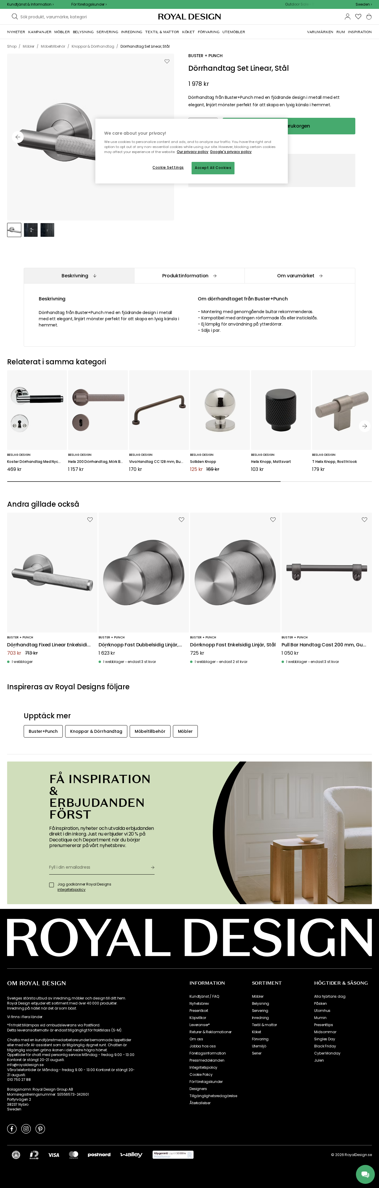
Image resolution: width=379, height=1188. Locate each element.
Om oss (196, 1039)
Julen (319, 1060)
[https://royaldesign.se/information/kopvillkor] (173, 1155)
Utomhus (322, 1010)
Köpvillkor (198, 1018)
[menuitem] (16, 32)
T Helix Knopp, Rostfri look (334, 462)
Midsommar (325, 1032)
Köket (256, 1032)
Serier (256, 1053)
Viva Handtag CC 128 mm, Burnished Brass (159, 462)
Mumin (320, 1018)
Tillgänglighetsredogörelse (213, 1096)
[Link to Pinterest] (40, 1128)
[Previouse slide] (18, 137)
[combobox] (364, 4)
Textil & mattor (264, 1025)
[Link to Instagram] (26, 1128)
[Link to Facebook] (12, 1128)
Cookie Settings (168, 167)
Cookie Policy (201, 1074)
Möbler (258, 996)
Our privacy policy (192, 151)
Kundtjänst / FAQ (204, 996)
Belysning (260, 1003)
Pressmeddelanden (207, 1060)
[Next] (365, 426)
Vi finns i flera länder (24, 1017)
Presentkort (199, 1010)
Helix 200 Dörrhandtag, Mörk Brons (98, 462)
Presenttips (323, 1025)
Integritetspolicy (203, 1067)
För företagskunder (206, 1082)
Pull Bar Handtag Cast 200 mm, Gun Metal (324, 645)
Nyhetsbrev (199, 1003)
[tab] (79, 276)
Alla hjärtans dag (329, 996)
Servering (260, 1010)
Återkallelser (200, 1103)
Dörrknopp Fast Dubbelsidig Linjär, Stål (139, 645)
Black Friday (325, 1046)
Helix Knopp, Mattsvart (271, 462)
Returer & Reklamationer (211, 1032)
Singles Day (324, 1039)
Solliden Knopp (203, 462)
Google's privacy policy (231, 151)
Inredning (260, 1018)
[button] (364, 4)
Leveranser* (200, 1025)
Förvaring (260, 1039)
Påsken (320, 1003)
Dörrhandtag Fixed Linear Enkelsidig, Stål (49, 645)
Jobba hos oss (203, 1046)
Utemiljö (259, 1046)
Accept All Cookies (213, 167)
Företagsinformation (208, 1053)
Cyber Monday (327, 1053)
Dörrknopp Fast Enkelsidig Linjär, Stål (233, 645)
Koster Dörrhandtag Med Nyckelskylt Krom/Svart (37, 462)
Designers (198, 1089)
